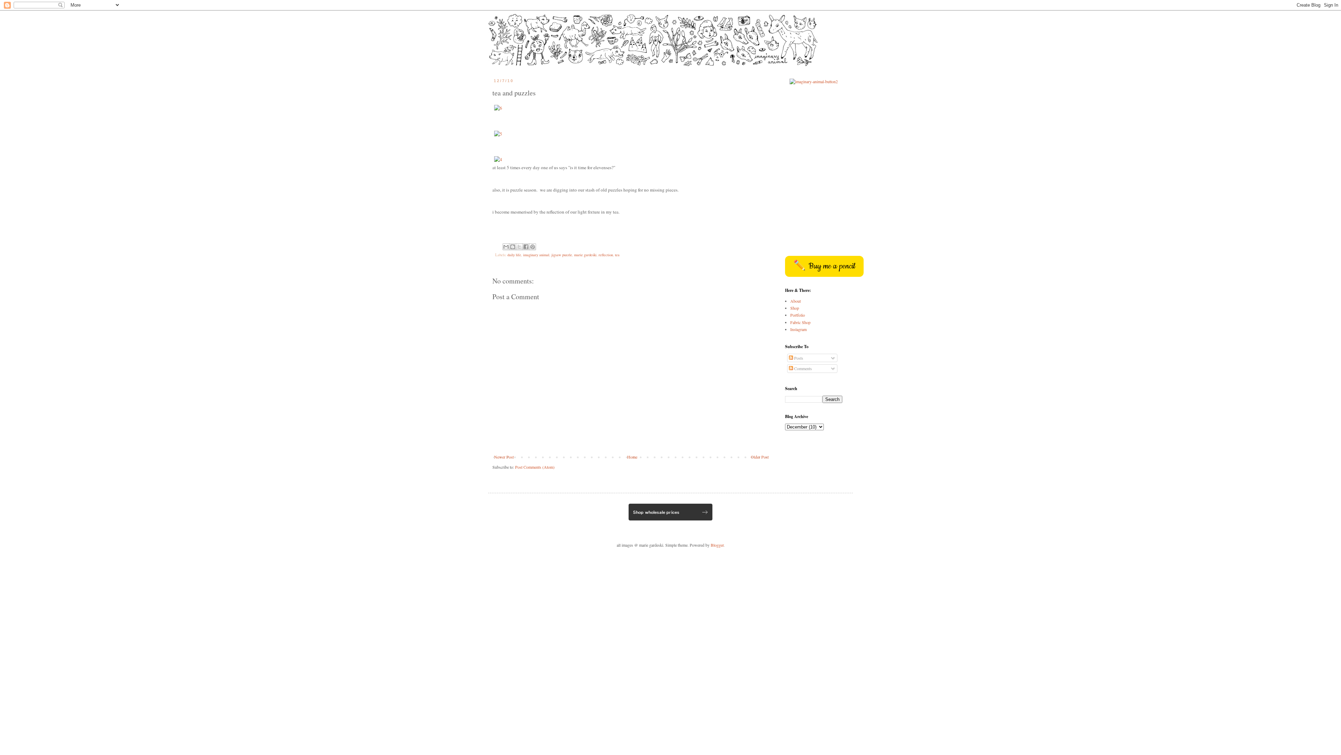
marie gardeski (585, 254)
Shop (794, 308)
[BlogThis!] (512, 246)
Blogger (717, 545)
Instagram (798, 329)
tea (617, 254)
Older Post (760, 457)
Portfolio (797, 315)
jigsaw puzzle (561, 254)
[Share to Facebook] (525, 246)
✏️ (824, 266)
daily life (514, 254)
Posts (798, 358)
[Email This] (506, 246)
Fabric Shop (800, 322)
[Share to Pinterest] (532, 246)
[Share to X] (519, 246)
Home (632, 457)
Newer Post (504, 457)
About (795, 301)
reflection (606, 254)
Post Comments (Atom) (535, 467)
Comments (802, 368)
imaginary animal (536, 254)
